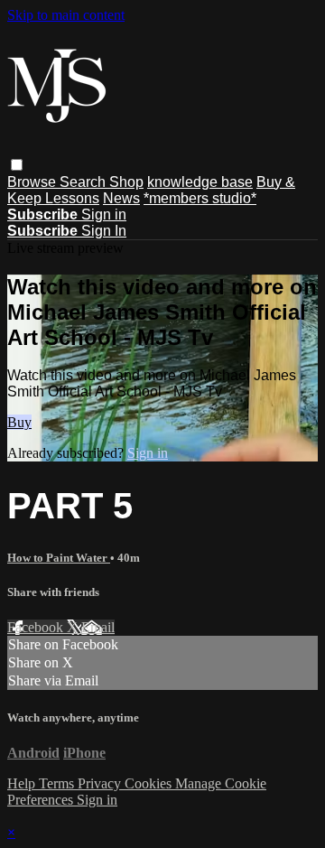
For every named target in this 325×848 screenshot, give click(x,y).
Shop (126, 182)
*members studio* (200, 198)
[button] (17, 165)
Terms (58, 783)
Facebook (37, 627)
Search (84, 182)
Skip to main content (66, 15)
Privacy (101, 783)
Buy (19, 422)
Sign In (103, 230)
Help (23, 783)
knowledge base (200, 182)
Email (98, 627)
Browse (33, 182)
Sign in (103, 214)
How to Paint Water (58, 557)
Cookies (150, 783)
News (121, 198)
